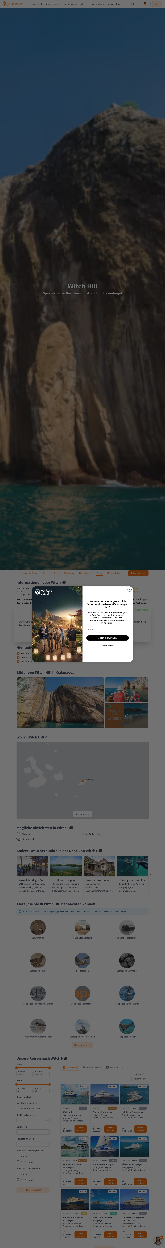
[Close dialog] (129, 590)
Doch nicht (107, 646)
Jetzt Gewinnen (107, 638)
